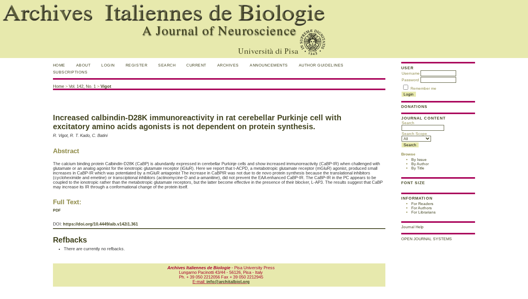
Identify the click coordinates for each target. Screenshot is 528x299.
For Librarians (423, 212)
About (83, 65)
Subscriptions (70, 72)
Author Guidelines (321, 65)
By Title (417, 168)
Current (196, 65)
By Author (420, 164)
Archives (228, 65)
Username (411, 73)
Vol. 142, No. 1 (82, 86)
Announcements (269, 65)
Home (59, 65)
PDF (57, 210)
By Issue (419, 159)
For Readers (422, 204)
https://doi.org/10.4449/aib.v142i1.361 (100, 224)
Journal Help (412, 227)
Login (108, 65)
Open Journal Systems (426, 239)
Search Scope (414, 134)
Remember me (423, 88)
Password (410, 80)
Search (408, 123)
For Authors (421, 208)
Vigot (105, 86)
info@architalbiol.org (228, 281)
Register (136, 65)
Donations (414, 106)
